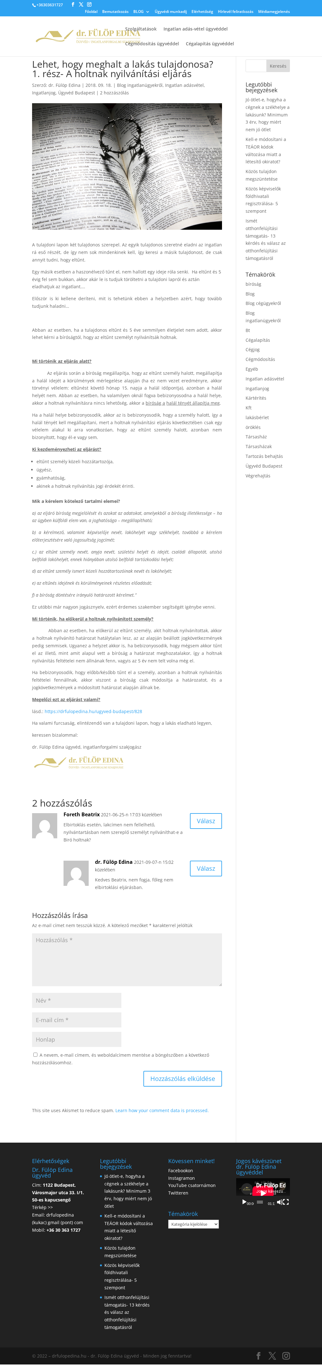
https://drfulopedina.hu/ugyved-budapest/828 (93, 711)
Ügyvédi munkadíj (171, 12)
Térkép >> (42, 1207)
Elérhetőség (202, 12)
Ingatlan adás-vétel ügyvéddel (196, 29)
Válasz (206, 821)
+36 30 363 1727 (63, 1230)
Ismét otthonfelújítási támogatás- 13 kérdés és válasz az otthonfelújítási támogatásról (127, 1312)
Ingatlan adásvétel (184, 85)
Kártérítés (256, 398)
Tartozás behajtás (264, 456)
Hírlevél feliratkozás (235, 12)
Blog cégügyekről (263, 303)
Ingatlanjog (44, 93)
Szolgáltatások (141, 29)
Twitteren (178, 1193)
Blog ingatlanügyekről (140, 85)
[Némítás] (280, 1202)
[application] (263, 1193)
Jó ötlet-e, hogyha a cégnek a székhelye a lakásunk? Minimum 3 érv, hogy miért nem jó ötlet (268, 114)
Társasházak (259, 446)
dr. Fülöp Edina (64, 85)
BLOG (138, 12)
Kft (249, 408)
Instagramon (181, 1178)
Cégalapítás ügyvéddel (210, 44)
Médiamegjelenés (274, 12)
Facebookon (180, 1170)
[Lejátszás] (244, 1202)
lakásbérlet (257, 417)
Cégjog (253, 349)
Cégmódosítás (260, 359)
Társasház (256, 437)
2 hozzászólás (114, 93)
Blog (250, 294)
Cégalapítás (258, 340)
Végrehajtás (258, 476)
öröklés (253, 427)
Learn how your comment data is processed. (162, 1110)
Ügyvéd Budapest (76, 93)
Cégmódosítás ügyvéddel (152, 44)
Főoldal (91, 12)
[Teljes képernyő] (286, 1202)
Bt (248, 330)
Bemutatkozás (115, 12)
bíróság (253, 284)
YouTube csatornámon (192, 1185)
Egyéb (252, 369)
